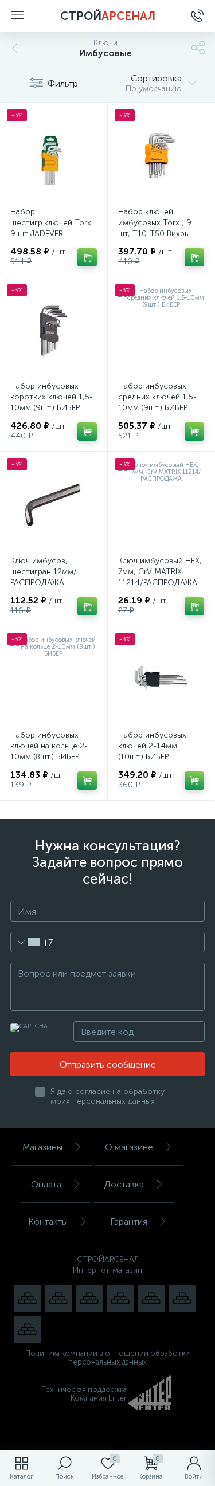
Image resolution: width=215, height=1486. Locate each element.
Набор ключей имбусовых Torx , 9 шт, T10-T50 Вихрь (154, 222)
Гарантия (128, 1221)
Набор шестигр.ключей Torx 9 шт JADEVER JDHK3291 (50, 228)
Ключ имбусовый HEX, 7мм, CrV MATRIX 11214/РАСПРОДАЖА (160, 571)
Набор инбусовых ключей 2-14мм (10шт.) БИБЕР (152, 746)
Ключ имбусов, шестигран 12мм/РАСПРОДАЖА (43, 571)
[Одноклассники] (27, 1329)
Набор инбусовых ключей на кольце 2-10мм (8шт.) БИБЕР (49, 746)
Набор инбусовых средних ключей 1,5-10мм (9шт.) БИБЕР (157, 397)
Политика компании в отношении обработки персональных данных (107, 1357)
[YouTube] (58, 1298)
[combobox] (32, 942)
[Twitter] (151, 1298)
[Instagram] (89, 1298)
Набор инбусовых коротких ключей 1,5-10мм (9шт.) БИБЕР (51, 397)
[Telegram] (120, 1298)
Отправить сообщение (108, 1064)
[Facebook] (182, 1298)
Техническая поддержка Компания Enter (84, 1393)
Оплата (46, 1184)
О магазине (129, 1147)
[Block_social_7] (27, 1298)
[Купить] (87, 257)
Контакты (48, 1221)
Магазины (42, 1147)
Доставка (124, 1184)
